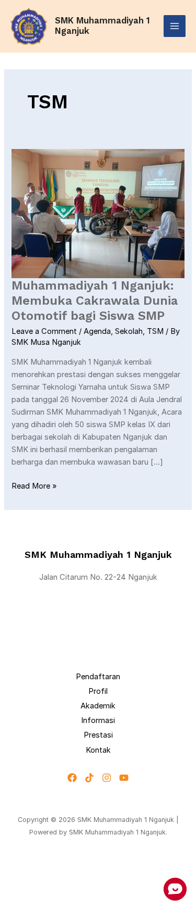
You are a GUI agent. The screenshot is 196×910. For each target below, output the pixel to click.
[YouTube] (124, 777)
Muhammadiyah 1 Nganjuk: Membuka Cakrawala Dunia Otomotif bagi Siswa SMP (94, 300)
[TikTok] (89, 777)
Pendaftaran (98, 676)
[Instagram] (106, 777)
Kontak (98, 750)
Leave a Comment (44, 331)
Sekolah (129, 331)
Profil (98, 691)
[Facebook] (72, 777)
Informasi (98, 720)
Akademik (98, 705)
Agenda (97, 331)
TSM (155, 331)
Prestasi (98, 735)
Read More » (33, 485)
